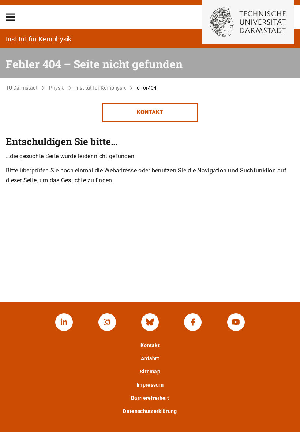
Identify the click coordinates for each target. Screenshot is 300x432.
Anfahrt (150, 358)
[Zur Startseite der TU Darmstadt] (248, 22)
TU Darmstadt (22, 88)
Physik (56, 88)
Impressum (150, 385)
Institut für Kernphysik (100, 88)
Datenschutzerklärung (150, 411)
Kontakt (150, 112)
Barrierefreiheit (150, 398)
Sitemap (150, 372)
